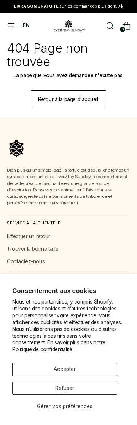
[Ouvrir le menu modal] (11, 25)
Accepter (65, 369)
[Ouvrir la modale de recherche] (110, 25)
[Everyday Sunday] (68, 25)
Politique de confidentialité (42, 349)
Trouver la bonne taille (32, 249)
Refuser (64, 388)
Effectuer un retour (28, 236)
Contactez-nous (26, 261)
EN (26, 25)
